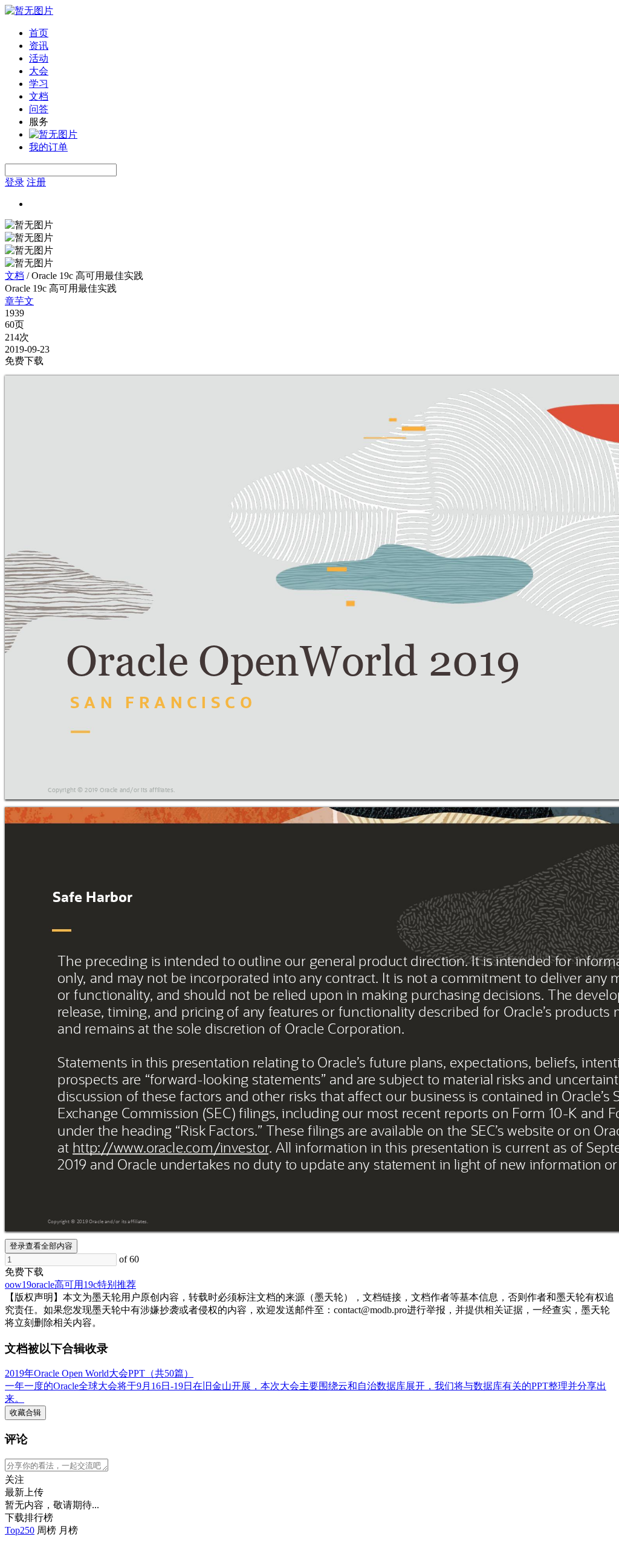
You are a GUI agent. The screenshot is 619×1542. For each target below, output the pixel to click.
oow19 (18, 1284)
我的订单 (48, 147)
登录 (14, 182)
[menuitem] (321, 33)
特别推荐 (116, 1284)
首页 (38, 33)
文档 (38, 96)
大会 (38, 71)
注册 (36, 182)
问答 (38, 109)
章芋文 (19, 301)
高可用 (68, 1284)
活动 (38, 58)
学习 (38, 83)
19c (90, 1284)
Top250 (19, 1530)
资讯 (38, 45)
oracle (42, 1284)
